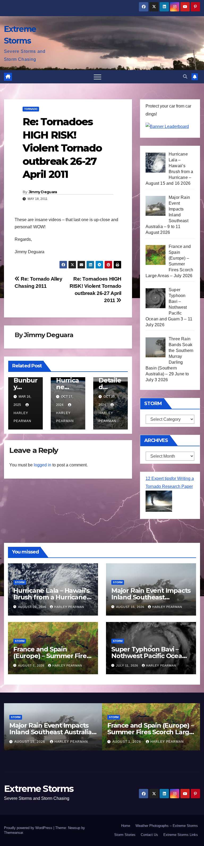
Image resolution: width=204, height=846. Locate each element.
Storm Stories (124, 835)
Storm (19, 582)
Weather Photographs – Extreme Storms (166, 826)
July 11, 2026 (127, 665)
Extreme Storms (38, 788)
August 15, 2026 (130, 606)
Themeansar (13, 833)
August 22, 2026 (32, 606)
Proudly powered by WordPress (28, 828)
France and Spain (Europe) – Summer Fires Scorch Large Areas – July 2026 (150, 732)
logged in (42, 465)
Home (125, 826)
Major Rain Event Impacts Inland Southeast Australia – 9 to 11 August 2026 (52, 732)
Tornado (30, 109)
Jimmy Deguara (43, 192)
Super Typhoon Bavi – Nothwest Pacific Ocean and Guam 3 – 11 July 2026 (150, 655)
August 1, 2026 (31, 665)
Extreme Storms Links (180, 835)
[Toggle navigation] (97, 76)
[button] (185, 76)
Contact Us (149, 835)
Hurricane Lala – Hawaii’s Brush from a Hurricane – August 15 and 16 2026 (52, 597)
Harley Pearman (22, 417)
